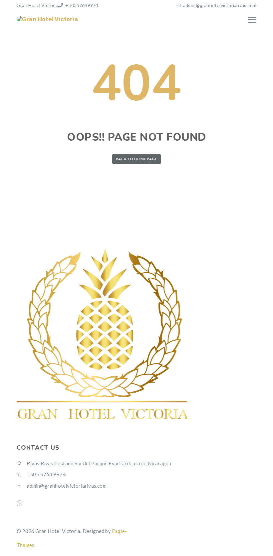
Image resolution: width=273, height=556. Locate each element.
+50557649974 (81, 5)
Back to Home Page (136, 159)
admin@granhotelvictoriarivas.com (219, 5)
